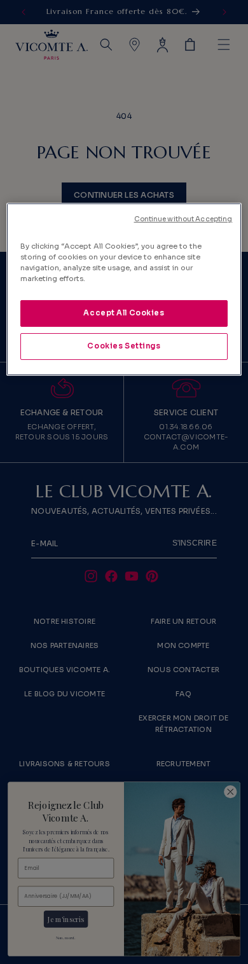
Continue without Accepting (183, 219)
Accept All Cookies (123, 312)
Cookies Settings (123, 345)
